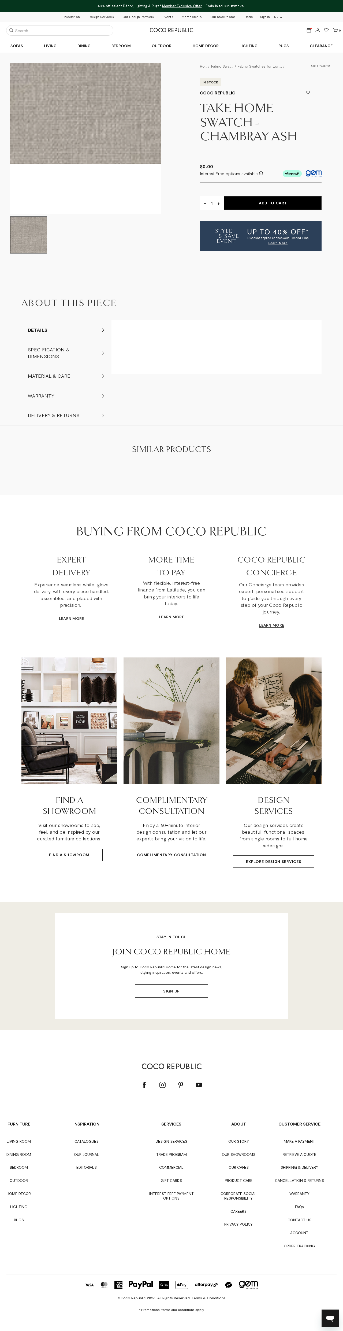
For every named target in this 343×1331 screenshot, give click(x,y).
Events (167, 17)
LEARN (65, 618)
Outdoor (162, 45)
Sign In (265, 17)
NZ (276, 17)
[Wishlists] (326, 30)
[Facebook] (144, 1085)
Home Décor (206, 45)
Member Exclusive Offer (182, 6)
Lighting (249, 45)
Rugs (283, 45)
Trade (248, 17)
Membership (192, 17)
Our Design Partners (138, 17)
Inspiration (72, 17)
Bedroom (121, 45)
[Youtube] (199, 1085)
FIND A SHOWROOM (69, 854)
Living (50, 45)
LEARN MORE (171, 617)
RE (81, 618)
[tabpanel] (85, 139)
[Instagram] (162, 1085)
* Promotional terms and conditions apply (171, 1309)
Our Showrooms (223, 17)
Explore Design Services (273, 861)
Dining (84, 45)
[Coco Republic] (171, 30)
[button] (261, 236)
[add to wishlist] (307, 93)
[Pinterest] (181, 1085)
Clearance (321, 45)
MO (75, 618)
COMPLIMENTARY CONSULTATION (171, 854)
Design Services (101, 17)
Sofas (16, 45)
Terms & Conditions (209, 1298)
